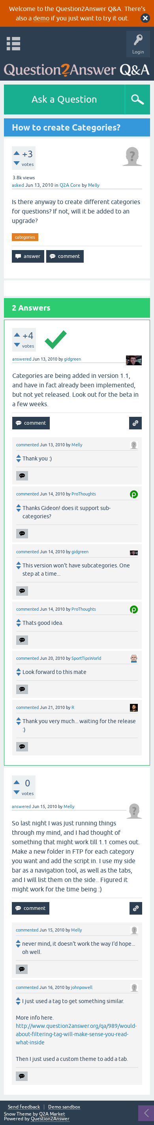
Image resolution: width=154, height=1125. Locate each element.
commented (27, 444)
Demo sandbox (64, 1107)
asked (18, 185)
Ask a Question (64, 99)
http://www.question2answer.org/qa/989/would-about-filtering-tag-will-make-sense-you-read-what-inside (76, 1034)
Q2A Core (70, 185)
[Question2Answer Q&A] (77, 67)
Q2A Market (52, 1114)
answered (21, 359)
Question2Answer (50, 1118)
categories (25, 237)
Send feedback (24, 1107)
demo (41, 18)
